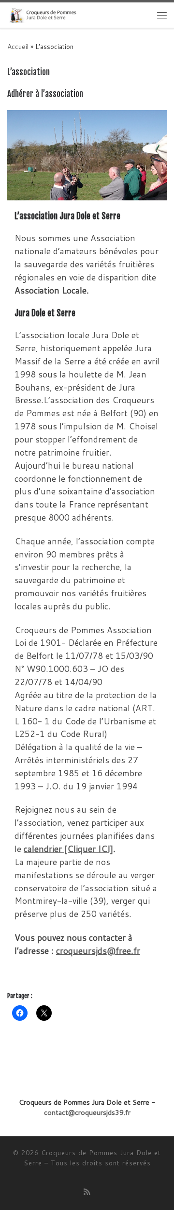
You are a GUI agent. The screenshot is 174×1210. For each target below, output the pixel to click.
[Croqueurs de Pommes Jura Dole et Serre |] (42, 14)
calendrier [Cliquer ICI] (68, 849)
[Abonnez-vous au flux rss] (87, 1191)
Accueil (18, 46)
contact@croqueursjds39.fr (87, 1112)
